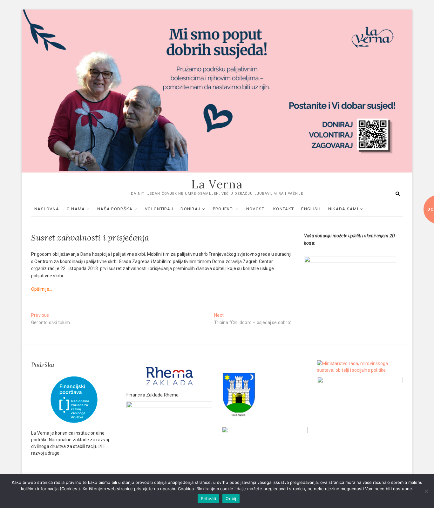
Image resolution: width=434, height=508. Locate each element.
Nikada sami (343, 209)
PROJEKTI (223, 209)
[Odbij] (426, 491)
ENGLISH (311, 209)
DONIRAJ (190, 209)
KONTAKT (283, 209)
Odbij (231, 498)
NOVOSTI (256, 209)
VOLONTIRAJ (159, 209)
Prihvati (208, 498)
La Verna (217, 184)
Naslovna (46, 209)
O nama (76, 209)
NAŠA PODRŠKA (115, 209)
